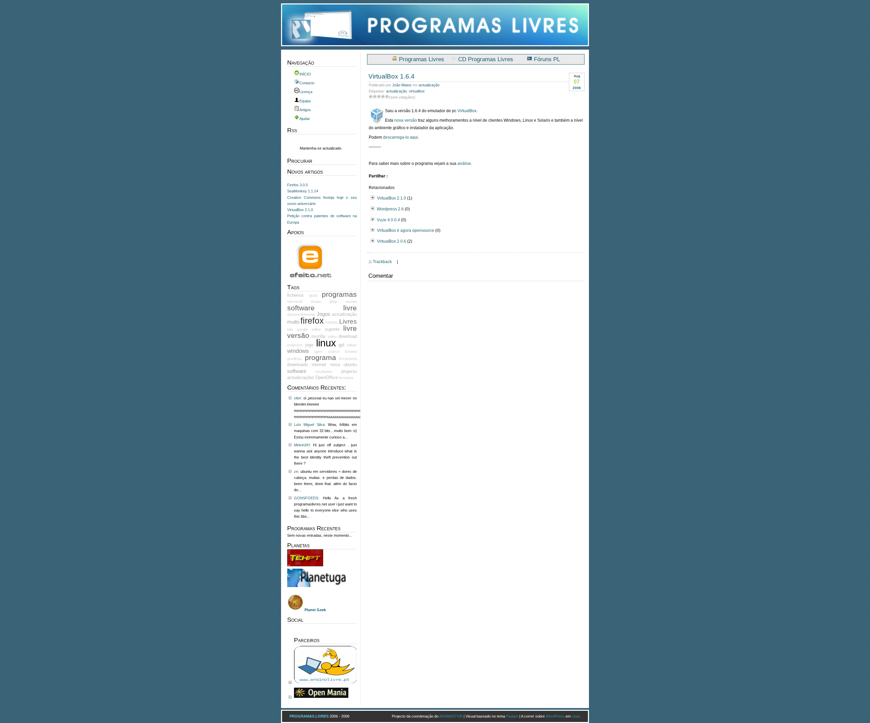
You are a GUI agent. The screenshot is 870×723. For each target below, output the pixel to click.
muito (293, 322)
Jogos (323, 314)
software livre (322, 308)
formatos (346, 378)
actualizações (300, 377)
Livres (348, 321)
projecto (349, 371)
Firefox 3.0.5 (297, 185)
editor (316, 329)
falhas (352, 345)
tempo (316, 301)
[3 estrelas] (379, 96)
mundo (351, 301)
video (332, 336)
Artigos (305, 110)
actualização (429, 85)
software (296, 371)
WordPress (555, 716)
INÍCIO (305, 74)
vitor (297, 398)
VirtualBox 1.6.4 (391, 76)
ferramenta (348, 359)
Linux (576, 716)
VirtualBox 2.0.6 (391, 241)
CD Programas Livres (485, 59)
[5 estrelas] (387, 96)
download (347, 336)
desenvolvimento (301, 314)
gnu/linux (294, 359)
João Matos (402, 85)
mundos (331, 322)
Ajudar (304, 119)
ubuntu (350, 364)
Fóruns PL (547, 59)
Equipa (305, 101)
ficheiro (351, 351)
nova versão (405, 120)
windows (298, 351)
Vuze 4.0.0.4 (388, 220)
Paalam (512, 716)
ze (296, 471)
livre (350, 328)
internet (319, 364)
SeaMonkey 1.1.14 (302, 191)
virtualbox (417, 91)
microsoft (294, 301)
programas (339, 294)
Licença (305, 92)
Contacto (306, 83)
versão (298, 335)
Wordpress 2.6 (390, 209)
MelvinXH (302, 445)
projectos (294, 345)
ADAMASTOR (451, 716)
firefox (312, 320)
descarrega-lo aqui (400, 137)
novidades (323, 371)
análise (464, 163)
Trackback (382, 261)
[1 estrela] (371, 96)
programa (320, 357)
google (302, 329)
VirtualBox (466, 110)
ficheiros (295, 295)
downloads (297, 364)
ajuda (313, 295)
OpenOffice (326, 377)
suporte (332, 329)
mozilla (318, 336)
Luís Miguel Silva (309, 425)
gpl (341, 344)
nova (335, 364)
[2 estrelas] (375, 96)
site (290, 329)
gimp (333, 301)
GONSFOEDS (306, 498)
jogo (309, 344)
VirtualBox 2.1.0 (391, 198)
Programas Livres (421, 59)
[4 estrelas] (383, 96)
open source (327, 351)
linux (326, 342)
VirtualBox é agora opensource (405, 230)
